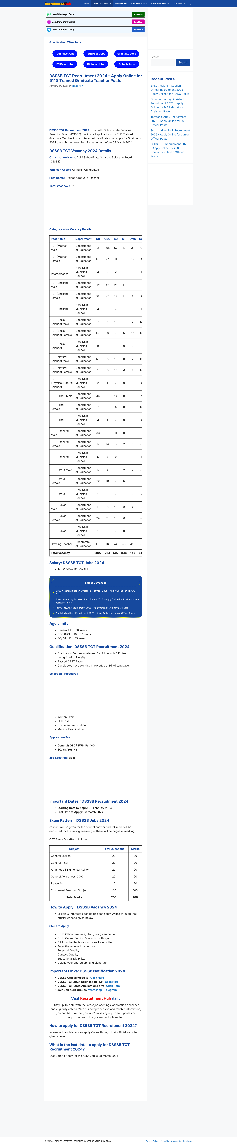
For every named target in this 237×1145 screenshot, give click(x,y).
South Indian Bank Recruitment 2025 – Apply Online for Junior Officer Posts (95, 613)
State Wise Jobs (158, 3)
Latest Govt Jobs (100, 3)
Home (86, 3)
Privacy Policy (152, 1141)
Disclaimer (188, 1141)
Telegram (110, 990)
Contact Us (176, 1141)
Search (155, 57)
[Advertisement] (95, 110)
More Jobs (177, 3)
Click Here (97, 977)
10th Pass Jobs (138, 3)
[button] (190, 3)
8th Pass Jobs (121, 3)
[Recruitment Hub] (57, 3)
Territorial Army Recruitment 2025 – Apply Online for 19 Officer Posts (92, 608)
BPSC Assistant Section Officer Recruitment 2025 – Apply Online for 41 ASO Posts (170, 89)
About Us (165, 1141)
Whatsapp (95, 990)
